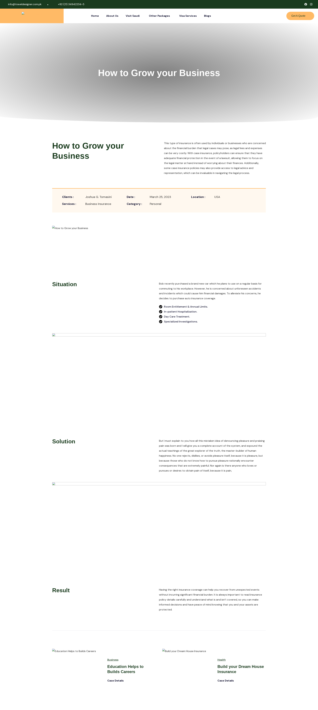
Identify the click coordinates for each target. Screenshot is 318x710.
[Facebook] (305, 4)
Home (95, 16)
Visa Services (188, 16)
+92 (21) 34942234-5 (71, 4)
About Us (112, 16)
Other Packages (159, 16)
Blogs (207, 16)
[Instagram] (311, 4)
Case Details (115, 680)
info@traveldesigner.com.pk (25, 4)
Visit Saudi (133, 16)
